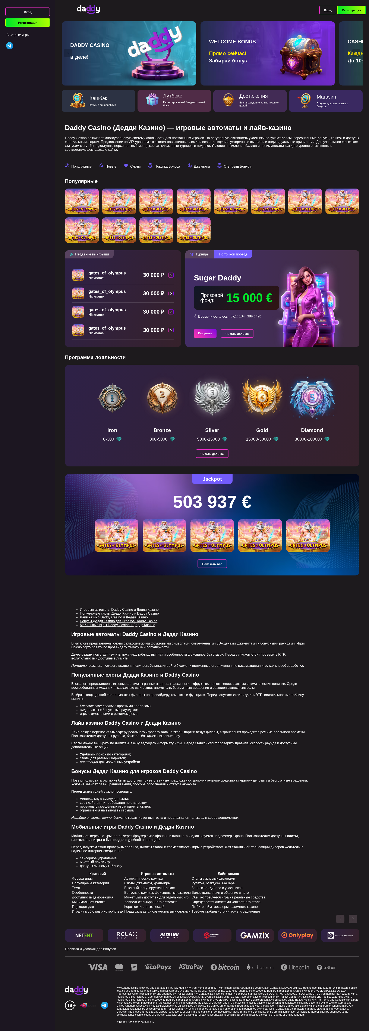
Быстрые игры (17, 35)
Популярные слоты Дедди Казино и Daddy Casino (119, 613)
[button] (68, 53)
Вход (28, 12)
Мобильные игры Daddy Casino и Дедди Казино (117, 625)
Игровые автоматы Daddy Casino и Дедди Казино (119, 609)
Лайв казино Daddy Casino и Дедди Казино (114, 617)
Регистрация (27, 22)
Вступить (205, 333)
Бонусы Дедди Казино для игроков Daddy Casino (118, 621)
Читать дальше (237, 333)
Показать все (212, 564)
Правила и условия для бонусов (90, 949)
